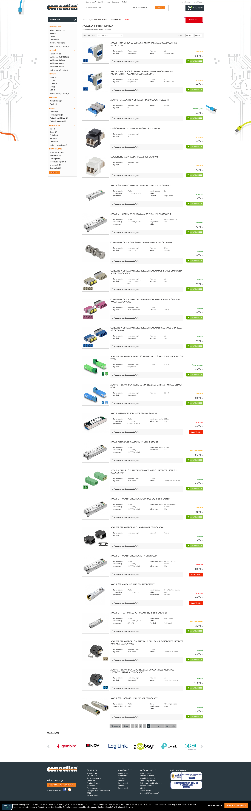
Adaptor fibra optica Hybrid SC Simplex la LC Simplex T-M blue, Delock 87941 (146, 386)
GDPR (89, 793)
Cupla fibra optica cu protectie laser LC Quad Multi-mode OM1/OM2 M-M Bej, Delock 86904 (146, 272)
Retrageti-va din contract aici (98, 790)
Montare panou (56, 115)
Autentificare (92, 773)
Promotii (194, 20)
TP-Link (54, 135)
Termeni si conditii (147, 785)
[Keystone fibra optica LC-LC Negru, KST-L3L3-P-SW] (95, 138)
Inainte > (159, 726)
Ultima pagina (170, 726)
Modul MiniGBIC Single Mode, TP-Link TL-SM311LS (134, 442)
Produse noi (116, 20)
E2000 (53, 77)
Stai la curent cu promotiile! (95, 20)
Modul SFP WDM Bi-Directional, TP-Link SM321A (133, 556)
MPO (52, 90)
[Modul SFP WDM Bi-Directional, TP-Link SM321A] (95, 565)
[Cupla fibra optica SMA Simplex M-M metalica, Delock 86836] (95, 252)
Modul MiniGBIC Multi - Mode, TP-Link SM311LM (133, 413)
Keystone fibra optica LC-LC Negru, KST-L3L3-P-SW (135, 128)
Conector (54, 39)
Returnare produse (147, 780)
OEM (53, 129)
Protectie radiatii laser (59, 118)
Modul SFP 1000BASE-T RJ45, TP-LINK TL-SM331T (132, 584)
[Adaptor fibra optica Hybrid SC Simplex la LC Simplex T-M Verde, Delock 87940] (95, 366)
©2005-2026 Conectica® (149, 793)
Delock (54, 141)
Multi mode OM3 (57, 60)
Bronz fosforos (56, 101)
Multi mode (55, 54)
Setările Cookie (92, 795)
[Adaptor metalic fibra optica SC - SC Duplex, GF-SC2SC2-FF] (95, 110)
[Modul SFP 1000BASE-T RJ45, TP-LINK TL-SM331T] (95, 594)
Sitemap (121, 778)
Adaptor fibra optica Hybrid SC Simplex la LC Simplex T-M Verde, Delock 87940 (147, 358)
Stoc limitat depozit (58, 162)
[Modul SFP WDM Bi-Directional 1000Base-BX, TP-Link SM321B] (95, 508)
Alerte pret (91, 785)
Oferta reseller (145, 790)
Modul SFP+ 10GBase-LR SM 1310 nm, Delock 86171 (134, 698)
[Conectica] (62, 769)
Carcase (54, 36)
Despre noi (115, 2)
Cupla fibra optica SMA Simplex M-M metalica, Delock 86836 (141, 242)
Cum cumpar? (91, 2)
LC (52, 80)
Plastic (53, 104)
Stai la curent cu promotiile (61, 784)
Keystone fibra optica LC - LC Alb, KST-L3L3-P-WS (134, 157)
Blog (127, 20)
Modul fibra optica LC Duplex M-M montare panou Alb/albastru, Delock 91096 (143, 44)
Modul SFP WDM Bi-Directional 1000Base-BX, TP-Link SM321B (140, 499)
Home (84, 29)
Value (53, 138)
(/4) (126, 61)
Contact (124, 2)
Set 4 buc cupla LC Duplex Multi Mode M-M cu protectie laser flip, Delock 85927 (144, 472)
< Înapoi (126, 726)
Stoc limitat (55, 155)
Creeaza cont (92, 775)
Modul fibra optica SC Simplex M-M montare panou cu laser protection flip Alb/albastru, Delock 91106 (141, 73)
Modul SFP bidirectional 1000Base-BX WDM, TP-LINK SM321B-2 (140, 185)
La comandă (55, 165)
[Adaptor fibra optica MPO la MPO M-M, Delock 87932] (95, 537)
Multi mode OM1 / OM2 (59, 57)
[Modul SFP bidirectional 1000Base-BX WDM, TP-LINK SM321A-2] (95, 224)
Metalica (54, 111)
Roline (53, 132)
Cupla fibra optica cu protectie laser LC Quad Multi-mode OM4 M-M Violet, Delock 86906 (145, 301)
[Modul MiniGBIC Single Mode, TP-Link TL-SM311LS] (95, 451)
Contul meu (91, 780)
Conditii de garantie (147, 778)
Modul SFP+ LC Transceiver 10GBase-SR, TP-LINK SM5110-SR (138, 613)
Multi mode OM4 (57, 63)
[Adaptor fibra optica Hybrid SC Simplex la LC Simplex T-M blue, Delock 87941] (95, 395)
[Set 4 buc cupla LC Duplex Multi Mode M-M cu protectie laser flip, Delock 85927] (95, 480)
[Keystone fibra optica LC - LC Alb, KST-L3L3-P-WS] (95, 167)
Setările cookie (215, 805)
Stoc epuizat (55, 168)
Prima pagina (115, 726)
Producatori (123, 788)
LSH (52, 86)
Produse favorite (93, 783)
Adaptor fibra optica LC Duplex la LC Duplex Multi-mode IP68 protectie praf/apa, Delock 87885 (146, 643)
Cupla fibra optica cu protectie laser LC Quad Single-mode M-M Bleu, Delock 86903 (146, 329)
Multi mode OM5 (57, 66)
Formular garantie (94, 788)
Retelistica (91, 29)
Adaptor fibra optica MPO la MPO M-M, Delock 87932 (137, 527)
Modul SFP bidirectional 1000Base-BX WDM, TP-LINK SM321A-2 (140, 214)
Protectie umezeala (58, 121)
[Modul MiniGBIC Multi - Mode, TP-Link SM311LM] (95, 423)
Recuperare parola (94, 778)
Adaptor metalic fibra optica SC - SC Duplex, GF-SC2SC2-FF (139, 100)
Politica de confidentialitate (151, 783)
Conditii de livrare (104, 2)
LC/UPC (54, 83)
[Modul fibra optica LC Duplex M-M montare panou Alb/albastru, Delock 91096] (95, 53)
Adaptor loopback (57, 30)
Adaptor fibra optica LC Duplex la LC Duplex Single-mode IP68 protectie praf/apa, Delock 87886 (142, 671)
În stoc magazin (57, 152)
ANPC (142, 788)
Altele (53, 33)
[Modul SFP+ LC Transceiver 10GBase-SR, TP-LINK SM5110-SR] (95, 622)
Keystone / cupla (57, 43)
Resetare (54, 172)
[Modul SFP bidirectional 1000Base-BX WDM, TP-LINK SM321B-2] (95, 195)
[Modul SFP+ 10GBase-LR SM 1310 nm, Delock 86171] (95, 708)
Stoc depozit (55, 158)
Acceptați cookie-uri (236, 805)
